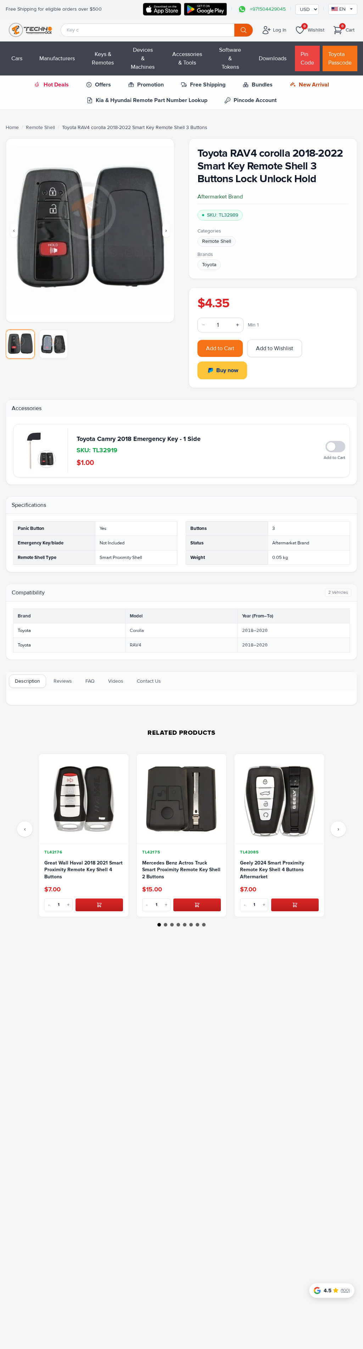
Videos (115, 681)
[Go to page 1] (159, 925)
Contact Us (149, 681)
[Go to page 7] (197, 925)
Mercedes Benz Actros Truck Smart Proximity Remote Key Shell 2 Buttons (181, 870)
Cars (16, 58)
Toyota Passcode (340, 58)
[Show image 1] (20, 344)
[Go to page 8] (204, 925)
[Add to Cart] (99, 905)
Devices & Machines (143, 58)
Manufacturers (57, 58)
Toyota (209, 265)
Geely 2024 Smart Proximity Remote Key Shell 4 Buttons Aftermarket (272, 870)
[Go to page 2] (165, 925)
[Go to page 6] (191, 925)
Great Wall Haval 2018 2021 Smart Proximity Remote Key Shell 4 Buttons (83, 870)
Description (27, 681)
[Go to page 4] (178, 925)
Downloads (272, 58)
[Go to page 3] (172, 925)
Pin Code (307, 58)
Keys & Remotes (103, 58)
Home (12, 127)
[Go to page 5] (184, 925)
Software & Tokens (230, 58)
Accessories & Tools (187, 58)
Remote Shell (40, 127)
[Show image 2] (53, 344)
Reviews (63, 681)
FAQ (90, 681)
